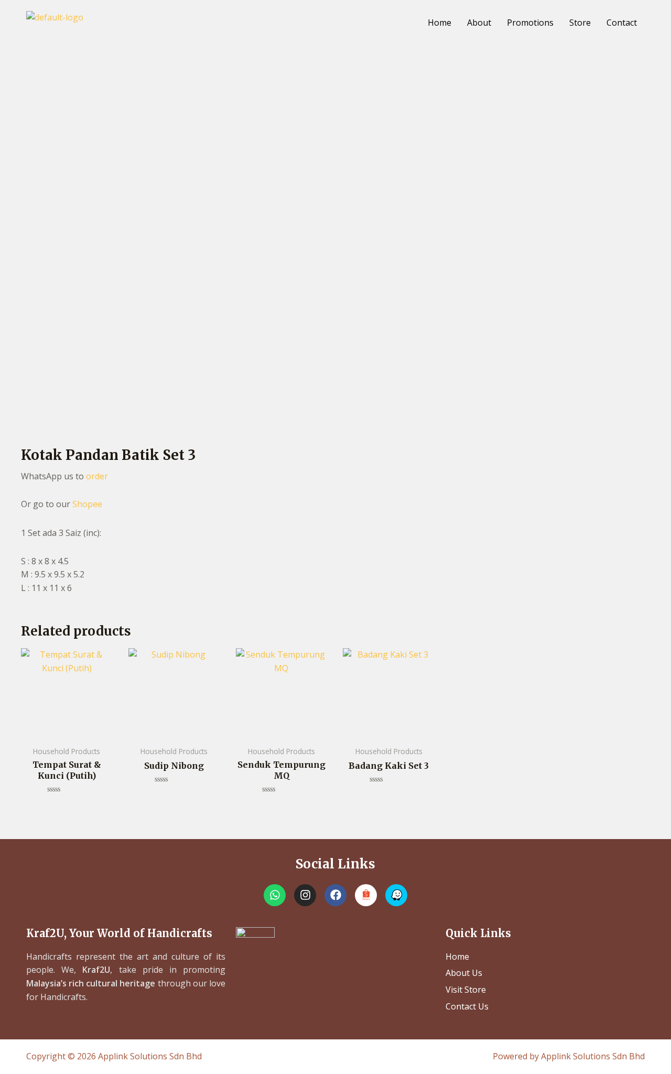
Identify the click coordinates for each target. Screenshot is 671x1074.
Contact (622, 22)
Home (439, 22)
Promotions (530, 22)
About (479, 22)
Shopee (87, 504)
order (97, 476)
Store (580, 22)
